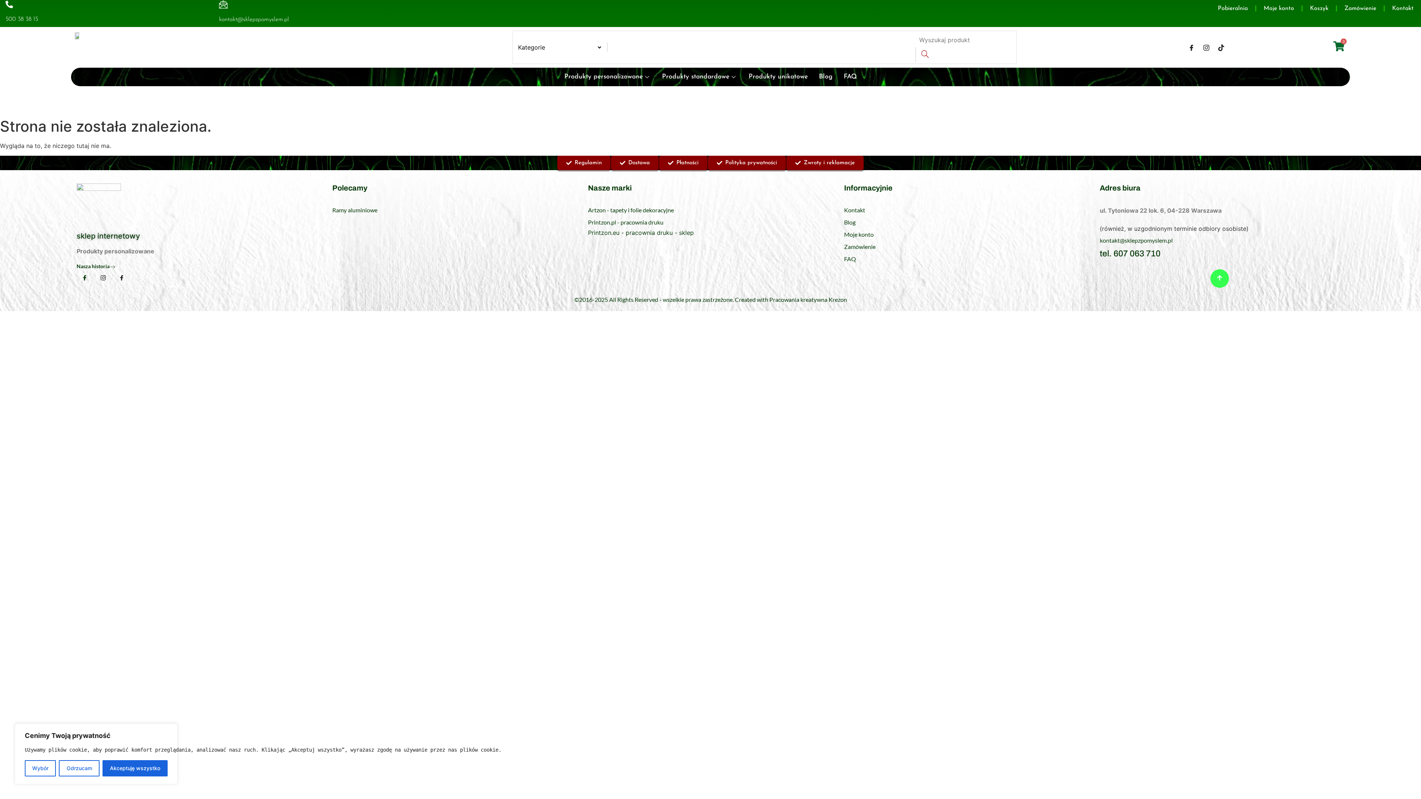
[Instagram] (1206, 47)
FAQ (850, 77)
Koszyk (1319, 8)
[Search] (925, 54)
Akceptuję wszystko (135, 768)
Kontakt (1403, 8)
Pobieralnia (1233, 8)
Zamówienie (1360, 8)
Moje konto (1279, 8)
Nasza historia (93, 266)
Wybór (40, 768)
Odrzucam (79, 768)
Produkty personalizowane (603, 77)
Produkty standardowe (695, 77)
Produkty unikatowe (778, 77)
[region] (96, 754)
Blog (826, 77)
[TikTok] (1221, 47)
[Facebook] (1191, 47)
